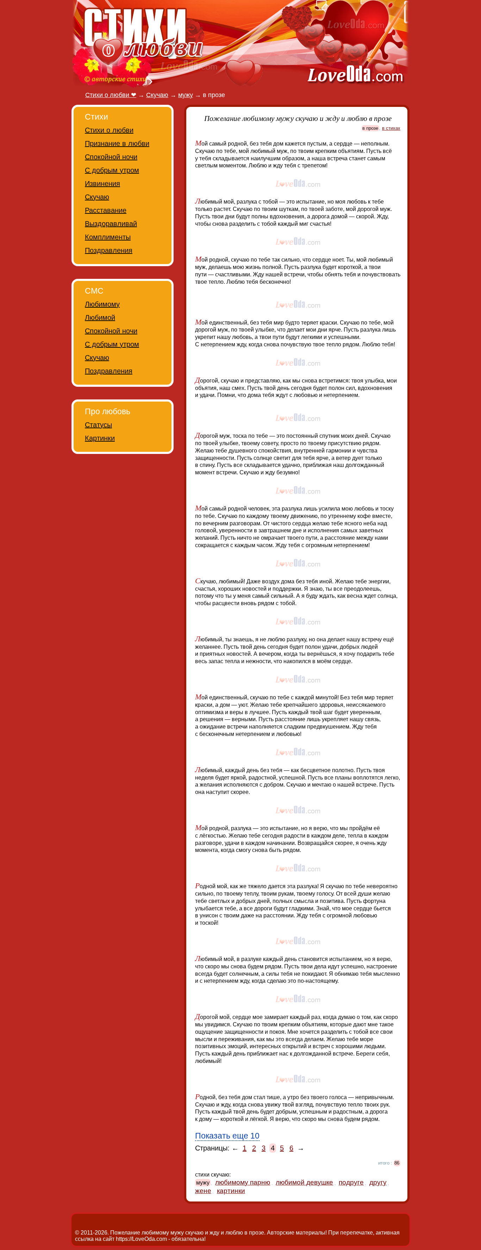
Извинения (102, 183)
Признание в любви (117, 143)
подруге (351, 1182)
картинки (231, 1190)
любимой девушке (304, 1182)
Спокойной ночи (111, 157)
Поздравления (108, 250)
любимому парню (242, 1182)
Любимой (100, 317)
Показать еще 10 (227, 1135)
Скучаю (97, 197)
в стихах (391, 128)
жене (203, 1190)
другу (378, 1182)
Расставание (105, 210)
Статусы (98, 425)
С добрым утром (112, 170)
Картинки (100, 438)
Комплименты (108, 237)
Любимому (102, 304)
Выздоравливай (111, 223)
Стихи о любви (109, 130)
